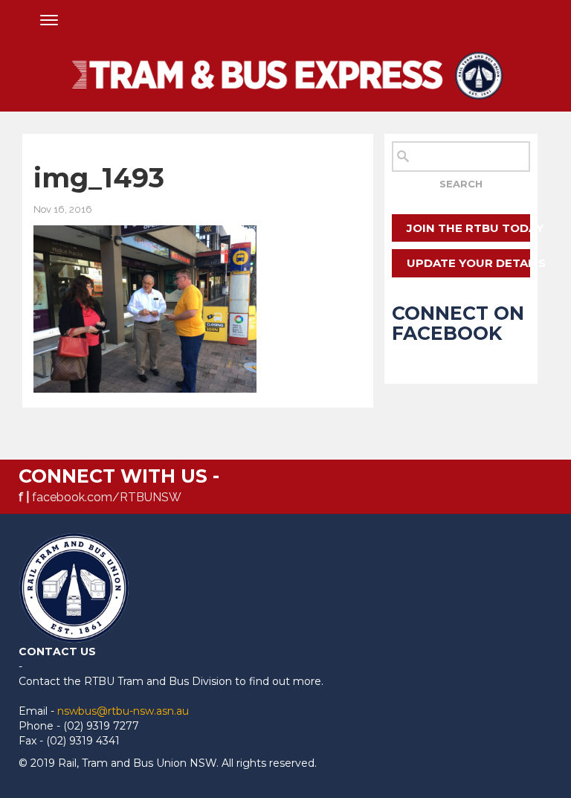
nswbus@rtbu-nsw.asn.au (123, 711)
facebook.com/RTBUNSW (106, 497)
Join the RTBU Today (468, 228)
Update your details (468, 263)
